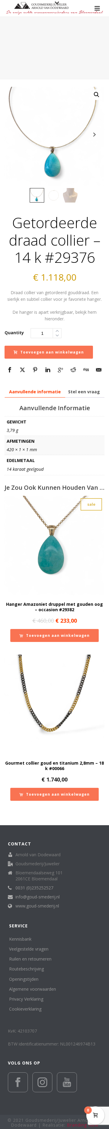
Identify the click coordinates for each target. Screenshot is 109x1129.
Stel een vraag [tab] (84, 392)
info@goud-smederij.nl (37, 897)
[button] (96, 94)
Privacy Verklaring (26, 999)
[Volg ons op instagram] (42, 1082)
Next (94, 134)
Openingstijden (23, 979)
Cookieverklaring (25, 1009)
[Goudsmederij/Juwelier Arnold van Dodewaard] (54, 8)
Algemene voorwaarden (32, 989)
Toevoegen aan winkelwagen (52, 352)
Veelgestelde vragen (28, 949)
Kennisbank (20, 939)
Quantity (14, 332)
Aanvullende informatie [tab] (35, 392)
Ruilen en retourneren (30, 959)
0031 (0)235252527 (34, 888)
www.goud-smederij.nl (37, 906)
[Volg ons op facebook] (18, 1082)
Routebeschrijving (26, 969)
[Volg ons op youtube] (67, 1082)
